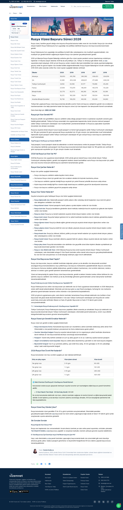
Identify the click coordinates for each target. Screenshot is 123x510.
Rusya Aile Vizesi (15, 44)
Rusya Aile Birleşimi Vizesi (18, 47)
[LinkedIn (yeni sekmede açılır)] (103, 501)
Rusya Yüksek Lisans (16, 172)
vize (53, 414)
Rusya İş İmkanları (15, 146)
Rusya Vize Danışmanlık (17, 92)
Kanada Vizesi (85, 477)
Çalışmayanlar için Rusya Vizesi (19, 131)
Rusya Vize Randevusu (17, 99)
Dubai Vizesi (84, 489)
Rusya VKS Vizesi (15, 128)
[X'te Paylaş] (45, 463)
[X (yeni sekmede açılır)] (112, 501)
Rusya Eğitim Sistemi (16, 160)
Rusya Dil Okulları (15, 163)
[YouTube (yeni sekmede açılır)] (99, 501)
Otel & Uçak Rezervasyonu (70, 486)
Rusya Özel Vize (15, 68)
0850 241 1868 (50, 110)
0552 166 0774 (105, 480)
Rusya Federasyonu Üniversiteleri (16, 167)
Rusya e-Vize (14, 40)
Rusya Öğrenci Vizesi (17, 64)
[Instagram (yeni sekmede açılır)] (94, 501)
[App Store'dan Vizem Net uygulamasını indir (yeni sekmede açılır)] (24, 491)
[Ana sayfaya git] (10, 13)
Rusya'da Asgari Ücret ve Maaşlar (18, 150)
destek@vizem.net (106, 483)
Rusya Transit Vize (16, 78)
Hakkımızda (54, 6)
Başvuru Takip (109, 1)
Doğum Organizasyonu (69, 483)
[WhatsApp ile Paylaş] (37, 463)
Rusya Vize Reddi (15, 102)
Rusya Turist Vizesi (16, 81)
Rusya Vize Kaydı (15, 95)
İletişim (63, 6)
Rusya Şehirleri (15, 208)
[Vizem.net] (16, 475)
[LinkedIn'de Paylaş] (49, 463)
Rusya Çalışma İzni (16, 143)
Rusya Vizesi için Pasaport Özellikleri (18, 120)
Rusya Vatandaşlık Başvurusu (19, 216)
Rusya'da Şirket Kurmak (17, 224)
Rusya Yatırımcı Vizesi (17, 85)
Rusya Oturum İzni (16, 196)
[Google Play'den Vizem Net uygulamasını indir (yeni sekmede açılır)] (13, 491)
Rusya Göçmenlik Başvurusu (18, 180)
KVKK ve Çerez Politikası (52, 489)
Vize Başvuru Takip (50, 486)
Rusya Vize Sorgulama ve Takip (18, 106)
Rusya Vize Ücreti (15, 111)
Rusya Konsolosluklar (16, 188)
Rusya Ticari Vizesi (16, 74)
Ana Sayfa (48, 477)
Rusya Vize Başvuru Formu (18, 88)
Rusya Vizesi (84, 486)
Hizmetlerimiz (31, 6)
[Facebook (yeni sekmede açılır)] (107, 501)
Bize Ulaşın (48, 483)
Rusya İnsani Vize (15, 61)
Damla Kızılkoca (48, 450)
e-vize (105, 61)
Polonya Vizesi (85, 480)
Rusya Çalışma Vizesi (16, 54)
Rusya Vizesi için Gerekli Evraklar (17, 115)
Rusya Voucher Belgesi (17, 124)
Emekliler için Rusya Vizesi (18, 135)
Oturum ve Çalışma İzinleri (70, 477)
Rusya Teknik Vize (16, 71)
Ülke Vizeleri (43, 6)
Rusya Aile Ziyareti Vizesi (18, 50)
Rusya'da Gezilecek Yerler (18, 204)
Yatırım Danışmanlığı (68, 480)
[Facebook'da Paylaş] (41, 463)
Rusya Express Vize (16, 57)
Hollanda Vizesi (85, 483)
